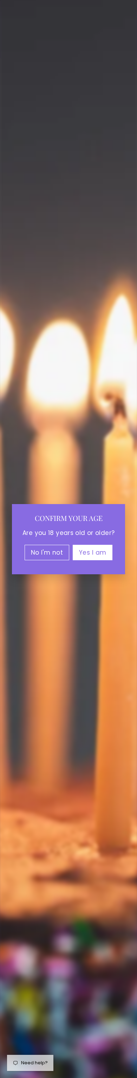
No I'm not (47, 552)
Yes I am (92, 552)
